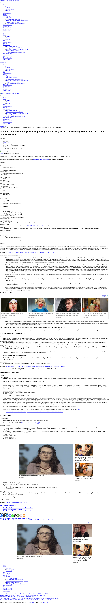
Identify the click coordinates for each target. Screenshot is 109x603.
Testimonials (6, 26)
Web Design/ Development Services (15, 23)
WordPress (45, 602)
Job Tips (5, 15)
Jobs (4, 12)
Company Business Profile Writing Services (17, 20)
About (4, 6)
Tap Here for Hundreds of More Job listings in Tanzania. (15, 518)
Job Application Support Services (14, 19)
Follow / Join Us (7, 28)
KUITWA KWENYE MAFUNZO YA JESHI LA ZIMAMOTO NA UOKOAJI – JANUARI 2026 (25, 599)
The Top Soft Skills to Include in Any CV (16, 502)
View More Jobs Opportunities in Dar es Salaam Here (17, 510)
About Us (8, 7)
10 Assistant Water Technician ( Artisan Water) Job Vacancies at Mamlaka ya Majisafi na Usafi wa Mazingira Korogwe (36, 366)
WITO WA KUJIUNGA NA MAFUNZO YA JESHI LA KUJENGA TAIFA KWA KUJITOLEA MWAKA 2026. (29, 598)
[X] (4, 515)
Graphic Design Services (12, 22)
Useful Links (6, 30)
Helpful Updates (7, 13)
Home (4, 5)
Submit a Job (3, 62)
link (38, 385)
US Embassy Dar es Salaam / (41, 159)
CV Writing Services (11, 17)
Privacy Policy (10, 9)
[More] (24, 515)
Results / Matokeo (7, 29)
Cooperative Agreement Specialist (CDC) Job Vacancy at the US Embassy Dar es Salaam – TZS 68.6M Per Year (34, 412)
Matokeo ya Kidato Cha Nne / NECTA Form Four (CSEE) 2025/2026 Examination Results (23, 595)
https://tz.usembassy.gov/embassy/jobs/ (31, 423)
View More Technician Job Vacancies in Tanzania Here (18, 508)
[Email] (18, 515)
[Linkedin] (7, 515)
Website (2, 153)
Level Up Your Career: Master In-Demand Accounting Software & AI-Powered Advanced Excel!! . (26, 519)
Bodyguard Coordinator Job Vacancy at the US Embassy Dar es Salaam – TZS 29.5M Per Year (30, 252)
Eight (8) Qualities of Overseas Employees (37, 225)
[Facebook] (1, 515)
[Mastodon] (9, 515)
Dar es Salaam (6, 142)
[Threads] (15, 515)
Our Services (6, 16)
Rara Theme (32, 602)
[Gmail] (21, 515)
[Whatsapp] (12, 515)
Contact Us (9, 10)
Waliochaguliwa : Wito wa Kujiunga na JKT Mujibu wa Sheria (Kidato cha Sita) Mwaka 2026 (24, 593)
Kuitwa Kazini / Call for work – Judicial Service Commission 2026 (17, 596)
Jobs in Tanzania (7, 25)
